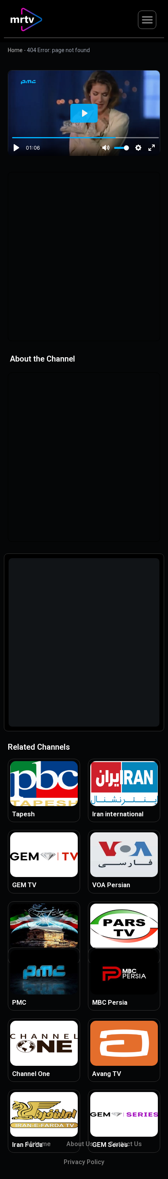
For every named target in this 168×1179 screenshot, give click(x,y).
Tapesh (23, 814)
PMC (19, 1002)
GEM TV (24, 885)
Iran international (117, 814)
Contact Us (125, 1144)
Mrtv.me (39, 1144)
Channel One (31, 1074)
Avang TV (106, 1074)
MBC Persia (109, 1002)
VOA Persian (111, 885)
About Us (79, 1144)
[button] (147, 20)
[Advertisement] (84, 256)
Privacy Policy (84, 1162)
